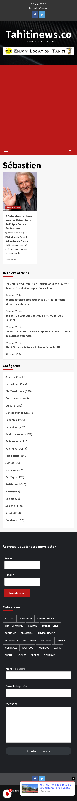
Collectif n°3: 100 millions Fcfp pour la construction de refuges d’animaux (37, 333)
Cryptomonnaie (15, 398)
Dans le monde (13, 207)
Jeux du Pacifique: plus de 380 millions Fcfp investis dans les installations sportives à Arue (37, 286)
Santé (9, 491)
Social (9, 498)
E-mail (9, 574)
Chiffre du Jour (14, 391)
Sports (9, 512)
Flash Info (11, 455)
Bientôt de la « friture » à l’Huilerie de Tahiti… (33, 347)
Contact (44, 8)
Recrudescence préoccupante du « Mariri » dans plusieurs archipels (35, 301)
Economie (11, 419)
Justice (9, 462)
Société (10, 505)
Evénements (13, 441)
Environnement (15, 434)
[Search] (70, 149)
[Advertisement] (38, 104)
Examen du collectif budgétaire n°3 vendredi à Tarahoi (34, 317)
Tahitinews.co (39, 34)
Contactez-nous (38, 751)
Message (12, 703)
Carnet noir (12, 384)
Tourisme (11, 520)
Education (11, 427)
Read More (10, 259)
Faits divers (12, 448)
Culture (10, 405)
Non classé (12, 470)
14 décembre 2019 (15, 232)
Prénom (9, 558)
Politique (11, 484)
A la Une (10, 376)
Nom (16, 668)
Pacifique (11, 477)
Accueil (33, 8)
